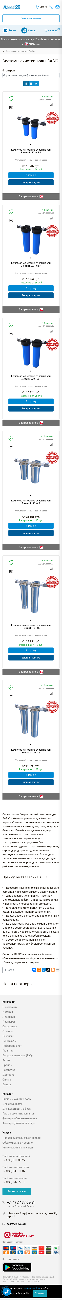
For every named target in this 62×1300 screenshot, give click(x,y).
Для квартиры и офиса (16, 1108)
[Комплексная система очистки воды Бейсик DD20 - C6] (31, 720)
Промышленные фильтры (18, 1113)
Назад (10, 970)
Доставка (8, 1074)
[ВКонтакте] (34, 970)
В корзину (31, 175)
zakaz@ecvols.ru (16, 1224)
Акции (6, 1060)
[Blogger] (53, 970)
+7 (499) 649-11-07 (13, 1171)
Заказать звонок (31, 18)
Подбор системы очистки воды (21, 1137)
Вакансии (8, 1036)
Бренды (7, 1065)
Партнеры (8, 1021)
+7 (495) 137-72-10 (13, 1182)
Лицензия (8, 1016)
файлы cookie (31, 1288)
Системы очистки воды (16, 1099)
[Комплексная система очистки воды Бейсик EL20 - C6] (31, 595)
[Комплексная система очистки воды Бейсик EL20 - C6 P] (31, 239)
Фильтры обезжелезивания (19, 1118)
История (7, 1012)
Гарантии (7, 1050)
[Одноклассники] (39, 970)
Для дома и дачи (12, 1103)
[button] (26, 83)
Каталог (32, 30)
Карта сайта (8, 1279)
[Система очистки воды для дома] (3, 51)
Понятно (40, 1293)
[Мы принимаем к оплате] (31, 1250)
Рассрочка (8, 1070)
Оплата (6, 1079)
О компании (9, 1007)
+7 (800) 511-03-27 (13, 1160)
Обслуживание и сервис (17, 1142)
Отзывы (7, 1031)
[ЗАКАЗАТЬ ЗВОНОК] (6, 1292)
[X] (48, 970)
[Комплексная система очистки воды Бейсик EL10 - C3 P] (31, 126)
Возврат (7, 1084)
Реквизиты (9, 1041)
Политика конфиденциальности (30, 1279)
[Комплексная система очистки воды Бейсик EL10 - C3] (31, 471)
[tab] (30, 144)
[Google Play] (17, 1267)
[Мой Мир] (44, 970)
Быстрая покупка (31, 182)
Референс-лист (11, 1045)
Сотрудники (9, 1026)
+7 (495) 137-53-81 (21, 1202)
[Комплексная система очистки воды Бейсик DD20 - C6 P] (31, 352)
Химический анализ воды (18, 1147)
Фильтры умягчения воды (18, 1123)
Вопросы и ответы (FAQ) (17, 1055)
